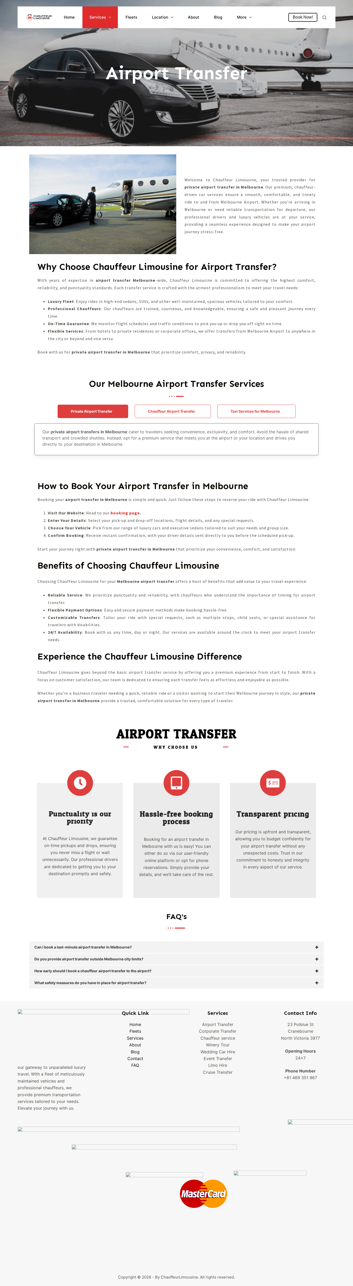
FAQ (135, 1065)
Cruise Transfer (218, 1072)
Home (69, 17)
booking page (125, 512)
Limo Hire (217, 1065)
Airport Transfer (217, 1024)
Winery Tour (217, 1044)
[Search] (324, 17)
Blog (218, 17)
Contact (135, 1058)
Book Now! (303, 17)
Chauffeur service (218, 1038)
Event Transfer (218, 1058)
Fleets (131, 17)
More (242, 17)
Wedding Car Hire (218, 1051)
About (193, 17)
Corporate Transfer (217, 1031)
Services (97, 17)
